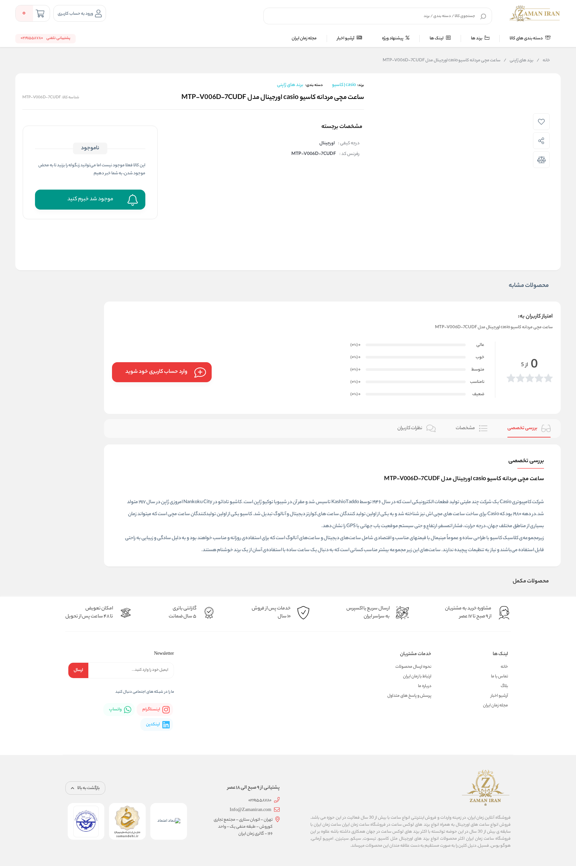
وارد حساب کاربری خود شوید (156, 372)
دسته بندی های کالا (526, 38)
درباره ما (424, 686)
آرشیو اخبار (346, 38)
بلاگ (504, 686)
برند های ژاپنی (518, 60)
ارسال (78, 670)
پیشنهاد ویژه (393, 38)
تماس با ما (499, 676)
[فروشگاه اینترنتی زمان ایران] (535, 13)
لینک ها (437, 38)
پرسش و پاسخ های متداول (409, 695)
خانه (543, 60)
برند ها (477, 38)
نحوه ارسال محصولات (413, 666)
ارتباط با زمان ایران (417, 676)
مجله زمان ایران (304, 38)
